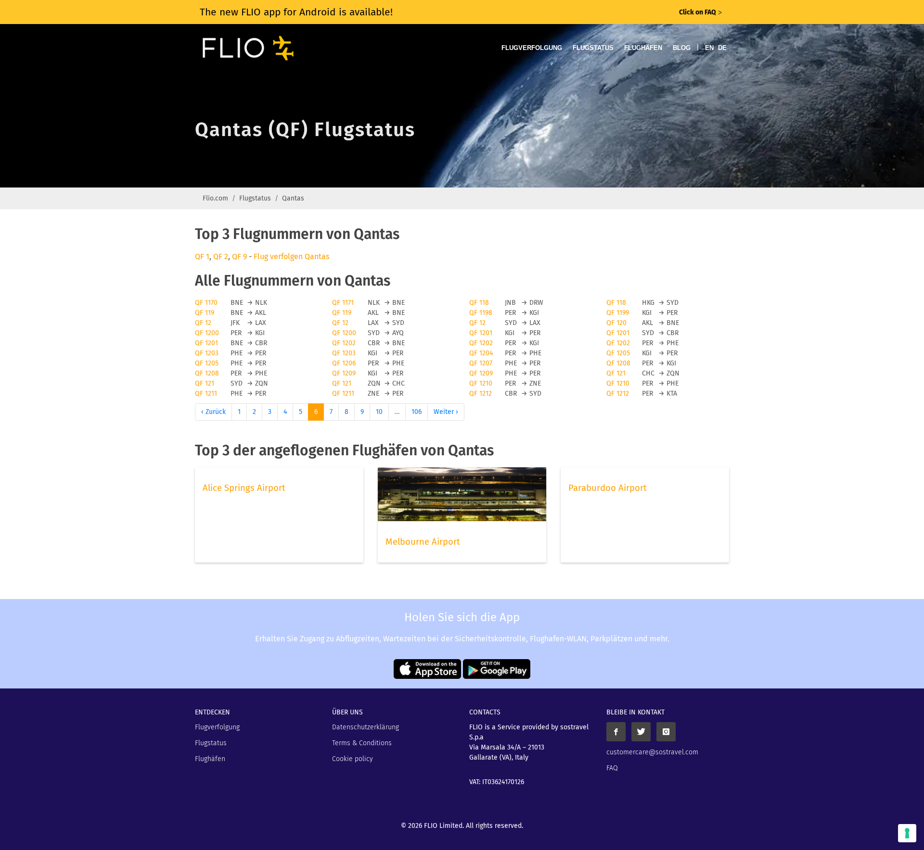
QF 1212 (480, 393)
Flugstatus (593, 47)
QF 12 (203, 323)
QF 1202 (344, 343)
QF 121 (616, 373)
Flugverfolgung (531, 47)
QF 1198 (480, 313)
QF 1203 (206, 353)
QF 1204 (481, 353)
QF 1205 (618, 353)
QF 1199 (617, 313)
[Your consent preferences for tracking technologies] (907, 833)
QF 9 (239, 256)
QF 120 (616, 323)
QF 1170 (206, 303)
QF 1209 (344, 373)
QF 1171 (343, 303)
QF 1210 (480, 383)
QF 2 (220, 256)
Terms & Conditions (362, 743)
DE (722, 47)
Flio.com (215, 198)
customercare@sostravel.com (652, 752)
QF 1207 (480, 363)
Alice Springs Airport (244, 488)
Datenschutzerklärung (365, 727)
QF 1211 (206, 393)
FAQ (612, 768)
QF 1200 (207, 333)
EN (709, 47)
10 (379, 412)
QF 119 (204, 313)
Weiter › (446, 412)
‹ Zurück (213, 412)
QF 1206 (344, 363)
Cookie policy (352, 759)
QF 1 (202, 256)
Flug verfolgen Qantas (291, 256)
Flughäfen (643, 47)
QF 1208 (618, 363)
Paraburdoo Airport (607, 488)
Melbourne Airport (422, 542)
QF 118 (479, 303)
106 (416, 412)
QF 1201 (480, 333)
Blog (682, 47)
